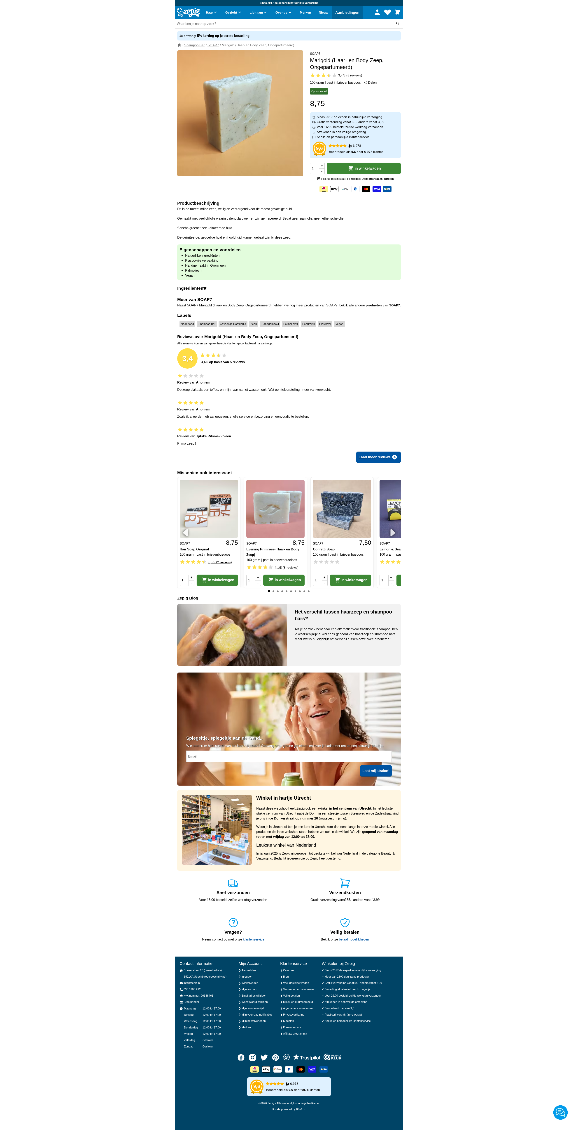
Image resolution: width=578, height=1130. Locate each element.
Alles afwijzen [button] (296, 582)
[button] (232, 582)
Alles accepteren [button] (343, 582)
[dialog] (289, 565)
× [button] (372, 538)
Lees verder (281, 568)
